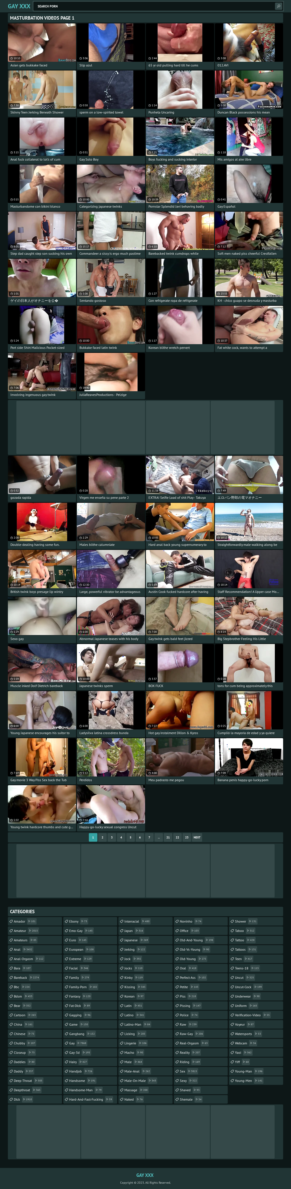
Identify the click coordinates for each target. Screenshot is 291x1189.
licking (134, 1034)
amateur (26, 931)
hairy (78, 1062)
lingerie (135, 1043)
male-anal (137, 1071)
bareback (26, 977)
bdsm (23, 996)
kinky (133, 977)
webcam (245, 1043)
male (133, 1062)
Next (197, 837)
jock (132, 959)
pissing (190, 1006)
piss (188, 996)
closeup (24, 1052)
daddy (23, 1071)
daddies (24, 1062)
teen (243, 959)
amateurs (25, 940)
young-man (248, 1071)
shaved (190, 1090)
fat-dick (79, 1006)
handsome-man (85, 1090)
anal (23, 949)
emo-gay (81, 931)
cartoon (25, 1015)
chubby (24, 1043)
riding (190, 1062)
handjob (80, 1071)
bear (22, 1006)
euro (77, 940)
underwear (247, 996)
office (189, 931)
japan (133, 931)
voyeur (244, 1024)
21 (168, 837)
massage (136, 1090)
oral (188, 968)
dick (23, 1099)
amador (25, 921)
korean (134, 996)
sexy (188, 1080)
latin (133, 1006)
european (81, 949)
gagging (80, 1015)
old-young (193, 959)
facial (78, 968)
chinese (24, 1034)
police (188, 1015)
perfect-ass (193, 977)
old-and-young (196, 940)
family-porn (83, 987)
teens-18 (247, 968)
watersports (248, 1034)
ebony (78, 921)
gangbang (82, 1034)
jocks (133, 968)
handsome (82, 1080)
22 (177, 837)
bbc (22, 987)
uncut (244, 977)
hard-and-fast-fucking (90, 1099)
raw (188, 1024)
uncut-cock (248, 987)
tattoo (245, 940)
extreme (80, 959)
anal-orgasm (28, 959)
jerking (134, 949)
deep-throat (28, 1080)
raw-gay (191, 1034)
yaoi (243, 1052)
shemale (191, 1099)
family (79, 977)
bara (22, 968)
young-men (248, 1080)
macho (133, 1052)
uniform (246, 1006)
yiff (242, 1062)
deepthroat (27, 1090)
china (23, 1024)
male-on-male (140, 1080)
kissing (135, 987)
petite (189, 987)
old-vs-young (194, 949)
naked (133, 1099)
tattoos (245, 949)
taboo (244, 931)
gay (77, 1043)
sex (188, 1071)
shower (245, 921)
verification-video (252, 1015)
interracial (137, 921)
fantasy (80, 996)
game (78, 1024)
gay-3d (79, 1052)
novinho (190, 921)
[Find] (278, 6)
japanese (136, 940)
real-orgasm (194, 1043)
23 (187, 837)
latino (134, 1015)
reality (190, 1052)
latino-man (137, 1024)
